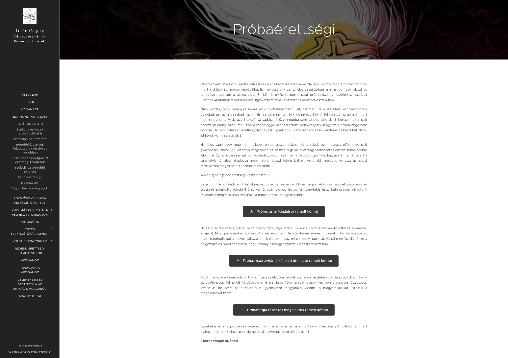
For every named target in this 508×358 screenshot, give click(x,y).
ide (233, 150)
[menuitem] (29, 94)
